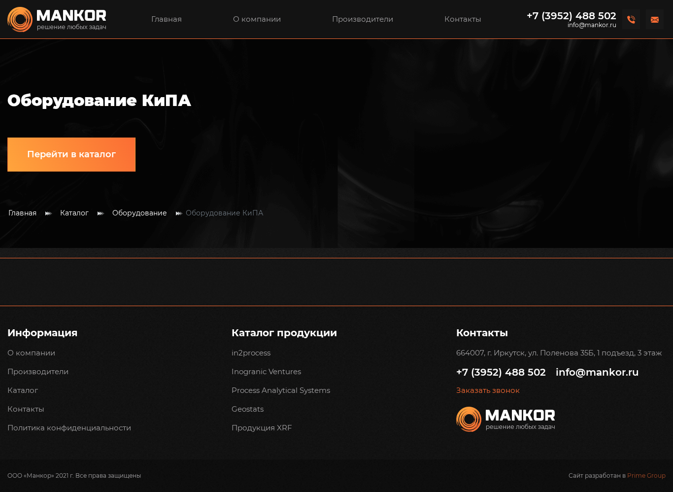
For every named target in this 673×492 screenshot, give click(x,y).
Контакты (462, 19)
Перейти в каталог (71, 154)
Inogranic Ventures (266, 371)
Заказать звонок (488, 390)
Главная (166, 19)
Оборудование (139, 213)
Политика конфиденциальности (69, 427)
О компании (257, 19)
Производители (362, 19)
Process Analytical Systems (281, 390)
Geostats (248, 409)
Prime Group (646, 475)
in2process (251, 352)
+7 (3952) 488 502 (571, 16)
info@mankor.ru (592, 25)
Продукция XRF (262, 427)
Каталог (74, 213)
